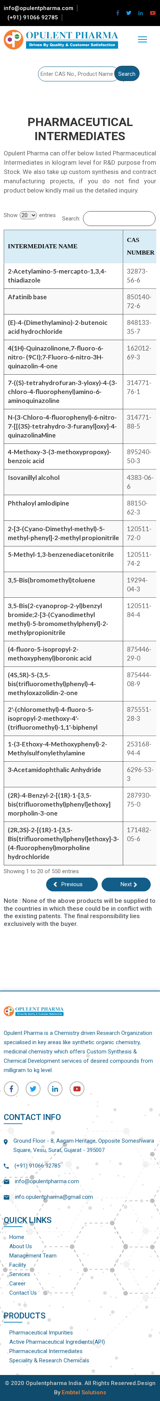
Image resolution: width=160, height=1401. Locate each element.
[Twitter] (128, 13)
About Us (20, 1246)
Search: (71, 218)
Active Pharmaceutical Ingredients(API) (57, 1342)
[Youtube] (153, 13)
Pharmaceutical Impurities (41, 1332)
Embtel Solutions (84, 1392)
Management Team (33, 1255)
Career (17, 1283)
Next (126, 884)
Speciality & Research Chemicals (49, 1360)
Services (19, 1274)
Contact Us (23, 1292)
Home (16, 1237)
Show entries (30, 215)
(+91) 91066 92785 (32, 17)
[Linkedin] (140, 13)
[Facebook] (117, 13)
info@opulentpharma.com (38, 8)
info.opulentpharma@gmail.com (54, 1197)
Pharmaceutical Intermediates (46, 1351)
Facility (17, 1265)
